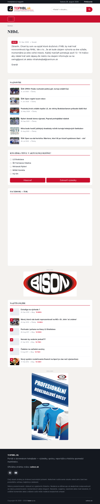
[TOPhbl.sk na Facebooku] (10, 472)
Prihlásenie (88, 2)
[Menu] (11, 19)
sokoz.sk (34, 467)
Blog (14, 42)
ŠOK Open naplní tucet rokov (33, 99)
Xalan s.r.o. (31, 501)
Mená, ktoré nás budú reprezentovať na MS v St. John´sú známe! (48, 319)
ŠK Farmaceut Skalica (22, 163)
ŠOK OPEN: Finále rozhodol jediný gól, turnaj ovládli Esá (45, 89)
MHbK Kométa (19, 170)
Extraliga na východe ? (30, 309)
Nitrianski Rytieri (20, 166)
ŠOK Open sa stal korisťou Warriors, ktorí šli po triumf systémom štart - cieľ (53, 138)
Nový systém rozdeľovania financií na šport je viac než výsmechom (49, 359)
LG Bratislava (18, 159)
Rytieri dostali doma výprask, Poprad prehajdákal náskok (45, 119)
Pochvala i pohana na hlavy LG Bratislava (38, 329)
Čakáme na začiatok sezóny (33, 349)
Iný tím (15, 174)
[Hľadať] (89, 9)
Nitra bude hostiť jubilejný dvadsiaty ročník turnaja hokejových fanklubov (52, 128)
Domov (10, 26)
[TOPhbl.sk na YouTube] (15, 472)
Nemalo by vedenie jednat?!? (33, 339)
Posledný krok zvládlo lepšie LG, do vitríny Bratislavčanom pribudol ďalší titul (54, 109)
